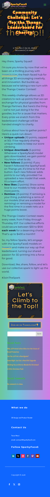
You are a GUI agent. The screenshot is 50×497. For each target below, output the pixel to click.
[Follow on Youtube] (37, 456)
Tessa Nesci (19, 48)
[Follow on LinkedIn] (13, 456)
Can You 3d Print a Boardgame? (18, 356)
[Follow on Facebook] (28, 456)
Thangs (6, 247)
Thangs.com (9, 74)
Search (39, 334)
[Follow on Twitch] (33, 456)
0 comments (31, 50)
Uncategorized (20, 50)
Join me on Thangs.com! (23, 324)
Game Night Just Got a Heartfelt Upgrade (21, 361)
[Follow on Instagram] (23, 456)
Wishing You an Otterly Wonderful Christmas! (23, 365)
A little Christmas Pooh (15, 369)
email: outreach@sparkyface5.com (23, 440)
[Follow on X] (18, 456)
